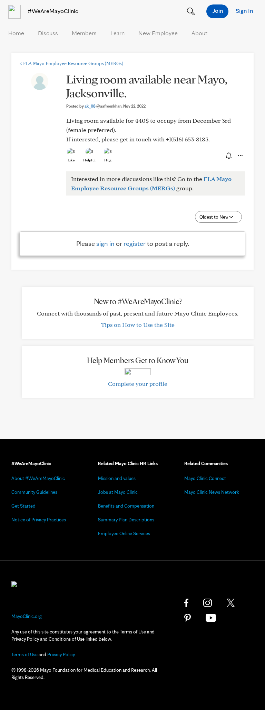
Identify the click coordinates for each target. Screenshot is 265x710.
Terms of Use (24, 654)
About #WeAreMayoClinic (38, 478)
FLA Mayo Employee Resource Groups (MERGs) (71, 63)
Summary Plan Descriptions (126, 519)
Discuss (48, 33)
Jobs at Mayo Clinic (118, 492)
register (135, 243)
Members (84, 33)
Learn (117, 33)
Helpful (89, 160)
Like (71, 160)
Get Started (23, 506)
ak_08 (103, 106)
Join (217, 10)
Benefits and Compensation (126, 506)
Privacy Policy (61, 654)
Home (16, 33)
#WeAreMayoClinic (52, 10)
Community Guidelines (34, 492)
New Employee (158, 33)
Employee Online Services (124, 533)
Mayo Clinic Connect (205, 478)
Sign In (244, 10)
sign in (105, 243)
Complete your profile (137, 383)
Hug (107, 160)
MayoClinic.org (26, 616)
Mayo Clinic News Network (211, 492)
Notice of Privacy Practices (38, 519)
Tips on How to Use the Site (138, 324)
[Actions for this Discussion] (239, 156)
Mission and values (117, 478)
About (199, 33)
